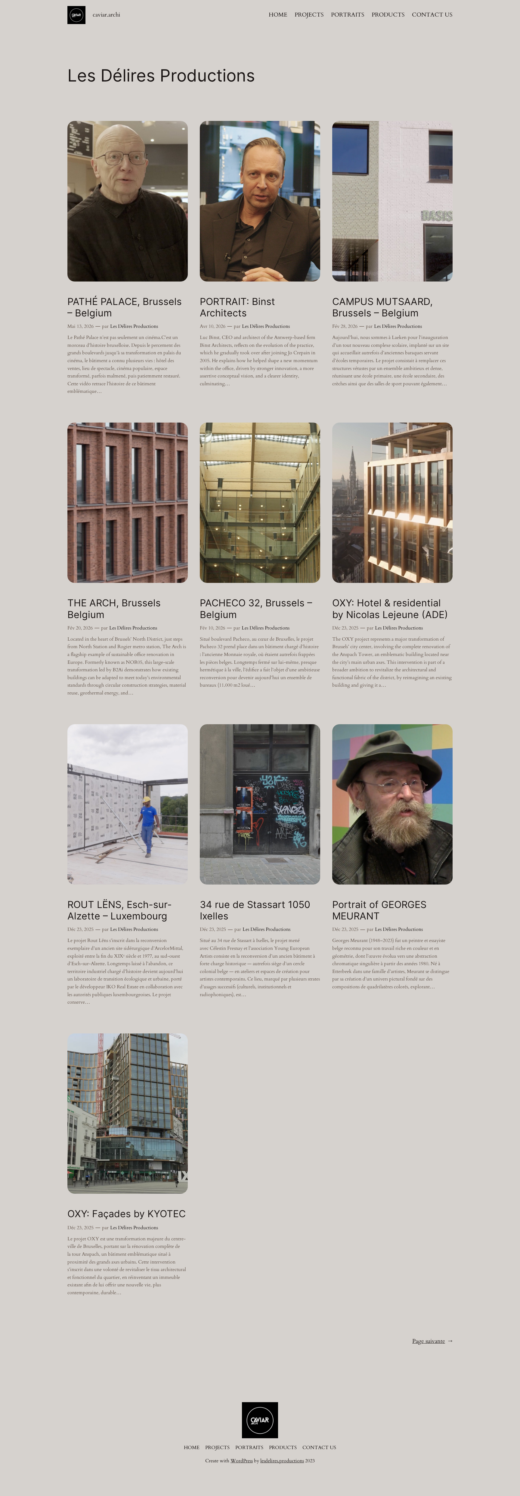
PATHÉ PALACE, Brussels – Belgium (124, 307)
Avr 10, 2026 (212, 326)
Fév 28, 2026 (345, 326)
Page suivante (432, 1341)
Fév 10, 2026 (212, 628)
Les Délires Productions (134, 326)
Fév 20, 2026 (80, 628)
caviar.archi (106, 15)
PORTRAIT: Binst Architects (237, 307)
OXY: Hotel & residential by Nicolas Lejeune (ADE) (390, 608)
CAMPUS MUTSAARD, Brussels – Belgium (382, 307)
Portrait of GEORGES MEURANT (379, 910)
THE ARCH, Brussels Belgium (114, 608)
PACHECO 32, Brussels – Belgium (256, 608)
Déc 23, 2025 (345, 628)
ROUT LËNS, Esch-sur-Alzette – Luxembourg (119, 910)
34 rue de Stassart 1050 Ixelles (255, 910)
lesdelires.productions (282, 1461)
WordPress (242, 1461)
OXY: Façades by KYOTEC (126, 1214)
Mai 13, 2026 (80, 326)
